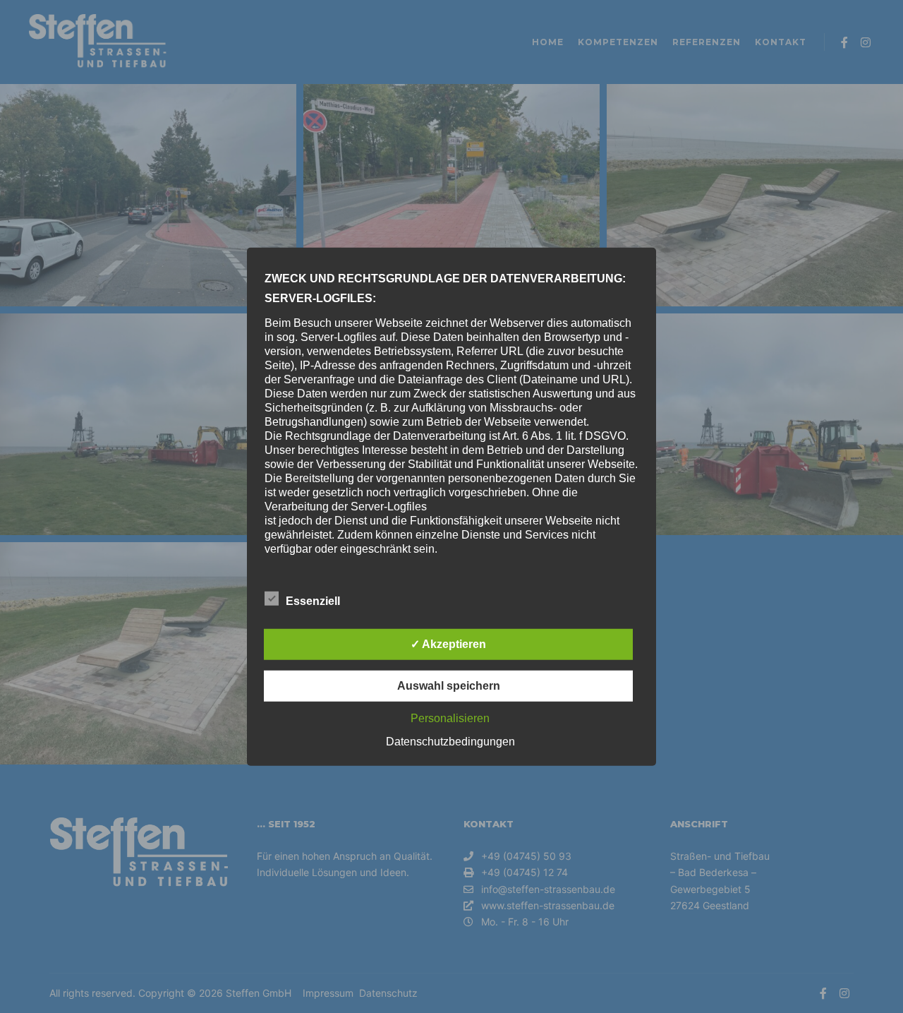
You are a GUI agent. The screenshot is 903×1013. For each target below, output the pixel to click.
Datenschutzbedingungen (450, 742)
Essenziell (313, 601)
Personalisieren (450, 718)
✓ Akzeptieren (448, 644)
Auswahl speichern (448, 686)
